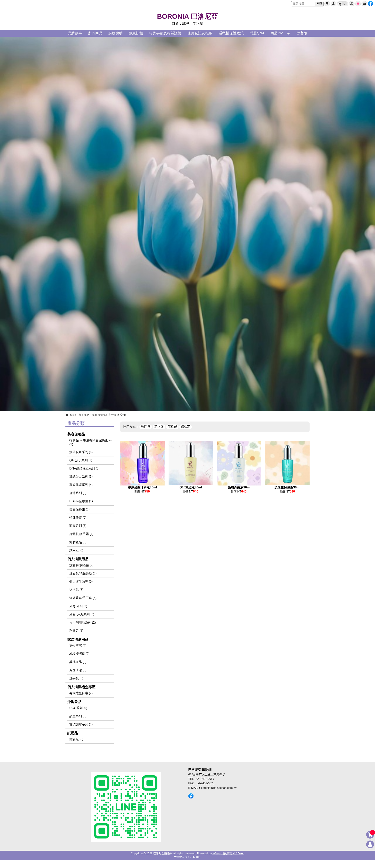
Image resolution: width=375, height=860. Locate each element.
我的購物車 (344, 3)
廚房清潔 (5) (77, 670)
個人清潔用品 (77, 559)
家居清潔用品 (77, 639)
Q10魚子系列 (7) (80, 460)
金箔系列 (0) (77, 493)
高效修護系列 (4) (81, 484)
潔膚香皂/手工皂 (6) (82, 598)
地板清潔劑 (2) (79, 653)
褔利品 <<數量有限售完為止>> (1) (90, 442)
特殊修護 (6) (77, 517)
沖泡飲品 (74, 702)
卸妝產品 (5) (77, 542)
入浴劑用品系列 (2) (82, 622)
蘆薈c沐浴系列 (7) (81, 614)
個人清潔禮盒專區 (81, 687)
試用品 (72, 733)
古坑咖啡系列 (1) (81, 724)
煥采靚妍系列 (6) (81, 452)
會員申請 (327, 3)
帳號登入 (333, 3)
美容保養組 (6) (79, 509)
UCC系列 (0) (78, 708)
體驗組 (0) (76, 739)
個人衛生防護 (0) (81, 581)
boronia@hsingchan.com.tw (219, 787)
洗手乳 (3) (76, 678)
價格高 (185, 426)
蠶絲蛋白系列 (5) (81, 476)
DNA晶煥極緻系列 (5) (84, 468)
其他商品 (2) (77, 662)
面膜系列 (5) (77, 525)
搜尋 (319, 3)
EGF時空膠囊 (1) (81, 501)
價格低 (172, 426)
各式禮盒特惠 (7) (81, 693)
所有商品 (83, 414)
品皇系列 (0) (77, 716)
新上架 (159, 426)
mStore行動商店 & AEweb (228, 853)
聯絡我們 (364, 3)
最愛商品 (358, 3)
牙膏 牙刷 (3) (78, 606)
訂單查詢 (351, 3)
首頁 (72, 414)
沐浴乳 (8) (76, 589)
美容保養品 (99, 414)
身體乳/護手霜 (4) (81, 534)
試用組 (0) (76, 550)
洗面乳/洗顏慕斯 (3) (82, 573)
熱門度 (145, 426)
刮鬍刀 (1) (76, 630)
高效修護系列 (116, 414)
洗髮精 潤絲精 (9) (81, 565)
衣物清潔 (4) (77, 645)
